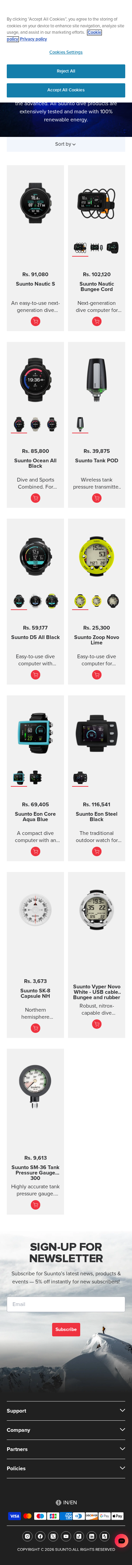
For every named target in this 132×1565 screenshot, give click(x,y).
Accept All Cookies (65, 90)
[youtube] (66, 1536)
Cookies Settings (66, 52)
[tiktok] (79, 1536)
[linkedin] (92, 1536)
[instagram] (27, 1536)
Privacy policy (33, 39)
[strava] (105, 1536)
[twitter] (53, 1536)
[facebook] (40, 1536)
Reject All (66, 71)
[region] (66, 51)
